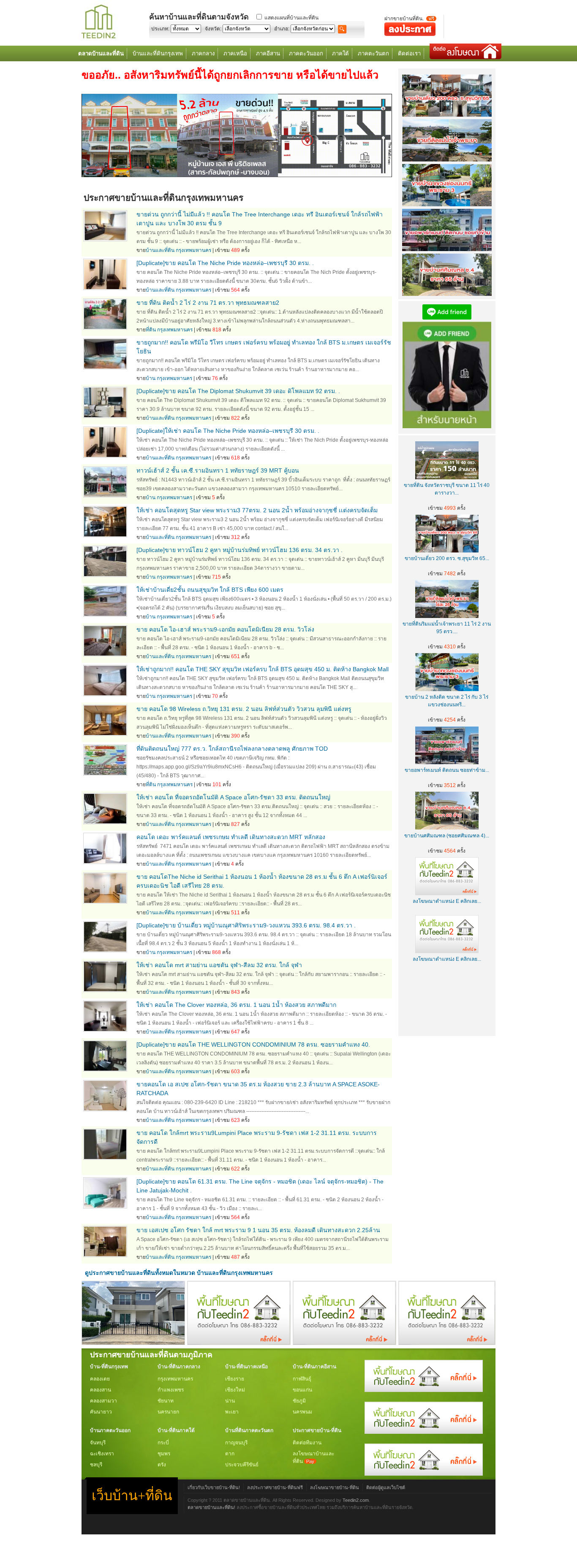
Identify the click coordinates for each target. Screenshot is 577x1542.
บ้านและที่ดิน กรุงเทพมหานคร (178, 250)
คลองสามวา (103, 1401)
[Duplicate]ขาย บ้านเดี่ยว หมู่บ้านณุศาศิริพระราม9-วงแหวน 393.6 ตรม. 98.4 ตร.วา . (246, 925)
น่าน (230, 1401)
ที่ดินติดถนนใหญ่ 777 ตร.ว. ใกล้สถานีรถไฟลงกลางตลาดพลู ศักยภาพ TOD (232, 748)
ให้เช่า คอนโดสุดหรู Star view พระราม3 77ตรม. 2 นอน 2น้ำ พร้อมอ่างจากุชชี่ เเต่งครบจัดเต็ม (257, 510)
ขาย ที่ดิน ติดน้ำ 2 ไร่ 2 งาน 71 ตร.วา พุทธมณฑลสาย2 (207, 302)
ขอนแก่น (302, 1390)
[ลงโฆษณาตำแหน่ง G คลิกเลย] (424, 1390)
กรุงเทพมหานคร (175, 1379)
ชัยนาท (166, 1401)
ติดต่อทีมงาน (307, 1443)
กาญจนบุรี (236, 1443)
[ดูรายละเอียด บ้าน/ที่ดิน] (105, 239)
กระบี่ (163, 1443)
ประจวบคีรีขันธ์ (242, 1465)
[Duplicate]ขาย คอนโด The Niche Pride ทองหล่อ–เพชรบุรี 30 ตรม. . (225, 263)
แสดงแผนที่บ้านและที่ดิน (291, 18)
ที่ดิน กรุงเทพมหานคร (169, 330)
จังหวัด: (213, 29)
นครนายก (168, 1412)
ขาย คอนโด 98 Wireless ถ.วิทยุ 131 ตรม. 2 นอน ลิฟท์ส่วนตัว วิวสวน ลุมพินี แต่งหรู (243, 708)
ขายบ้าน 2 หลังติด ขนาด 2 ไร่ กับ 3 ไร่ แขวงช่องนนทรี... (446, 701)
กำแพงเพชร (171, 1390)
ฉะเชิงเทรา (102, 1454)
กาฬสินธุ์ (302, 1379)
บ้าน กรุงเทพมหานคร (169, 378)
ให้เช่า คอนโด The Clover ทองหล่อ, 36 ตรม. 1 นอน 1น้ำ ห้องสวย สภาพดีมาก (236, 1004)
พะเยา (232, 1412)
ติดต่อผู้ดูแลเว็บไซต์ (385, 1487)
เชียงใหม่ (235, 1390)
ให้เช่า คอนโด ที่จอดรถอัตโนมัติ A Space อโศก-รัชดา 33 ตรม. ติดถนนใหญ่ (233, 797)
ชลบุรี (96, 1465)
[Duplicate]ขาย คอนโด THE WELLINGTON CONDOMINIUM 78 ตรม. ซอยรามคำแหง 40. (253, 1044)
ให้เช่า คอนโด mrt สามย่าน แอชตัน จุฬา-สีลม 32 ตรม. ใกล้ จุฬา (219, 965)
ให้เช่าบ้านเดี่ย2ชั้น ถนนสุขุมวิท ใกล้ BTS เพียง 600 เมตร (209, 589)
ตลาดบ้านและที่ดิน (101, 53)
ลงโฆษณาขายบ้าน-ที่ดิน (334, 1487)
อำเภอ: (281, 29)
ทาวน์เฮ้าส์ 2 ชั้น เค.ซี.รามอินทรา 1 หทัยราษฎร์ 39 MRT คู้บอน (217, 470)
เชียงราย (234, 1379)
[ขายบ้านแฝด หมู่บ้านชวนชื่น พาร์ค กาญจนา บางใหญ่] (133, 1343)
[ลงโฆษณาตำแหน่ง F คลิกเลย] (239, 1343)
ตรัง (162, 1465)
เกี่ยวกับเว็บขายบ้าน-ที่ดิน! (214, 1487)
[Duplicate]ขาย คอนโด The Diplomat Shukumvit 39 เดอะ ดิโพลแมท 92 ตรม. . (238, 391)
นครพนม (302, 1412)
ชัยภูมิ (299, 1401)
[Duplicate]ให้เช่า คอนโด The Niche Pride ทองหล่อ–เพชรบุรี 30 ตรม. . (227, 430)
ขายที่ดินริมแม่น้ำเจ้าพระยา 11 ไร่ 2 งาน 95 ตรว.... (447, 627)
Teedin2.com (356, 1500)
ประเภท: (160, 29)
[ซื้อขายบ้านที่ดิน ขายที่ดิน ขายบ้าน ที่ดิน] (98, 39)
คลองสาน (100, 1390)
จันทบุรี (98, 1443)
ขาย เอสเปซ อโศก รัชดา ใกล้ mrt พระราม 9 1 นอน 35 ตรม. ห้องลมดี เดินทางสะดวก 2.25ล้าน (258, 1230)
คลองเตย (100, 1379)
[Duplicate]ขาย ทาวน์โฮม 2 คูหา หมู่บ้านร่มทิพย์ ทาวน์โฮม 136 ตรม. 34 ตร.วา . (239, 550)
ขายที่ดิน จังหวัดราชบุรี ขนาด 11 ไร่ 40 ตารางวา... (447, 489)
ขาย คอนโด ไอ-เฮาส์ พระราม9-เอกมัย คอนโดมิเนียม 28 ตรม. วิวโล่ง (225, 629)
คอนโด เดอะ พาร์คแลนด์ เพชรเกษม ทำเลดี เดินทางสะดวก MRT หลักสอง (230, 837)
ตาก (229, 1454)
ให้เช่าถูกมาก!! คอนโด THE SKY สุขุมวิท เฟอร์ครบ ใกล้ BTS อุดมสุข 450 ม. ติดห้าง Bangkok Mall (262, 669)
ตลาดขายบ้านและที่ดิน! (211, 1507)
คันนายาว (101, 1412)
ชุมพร (164, 1454)
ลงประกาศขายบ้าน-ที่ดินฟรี (275, 1487)
